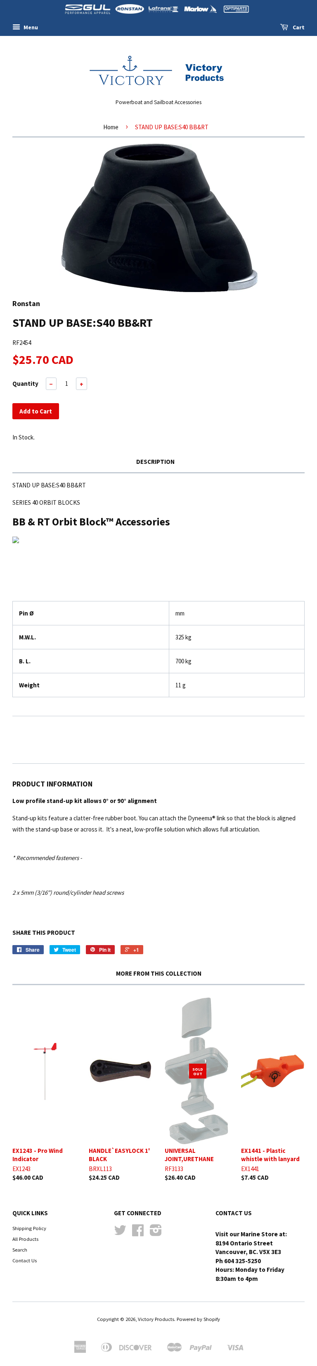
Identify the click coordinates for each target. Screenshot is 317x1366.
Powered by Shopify (198, 1319)
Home (110, 127)
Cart (298, 27)
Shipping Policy (29, 1228)
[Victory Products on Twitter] (120, 1233)
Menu (30, 27)
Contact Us (24, 1260)
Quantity (25, 383)
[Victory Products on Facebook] (138, 1233)
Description (155, 462)
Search (19, 1249)
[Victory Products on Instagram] (155, 1233)
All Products (25, 1238)
